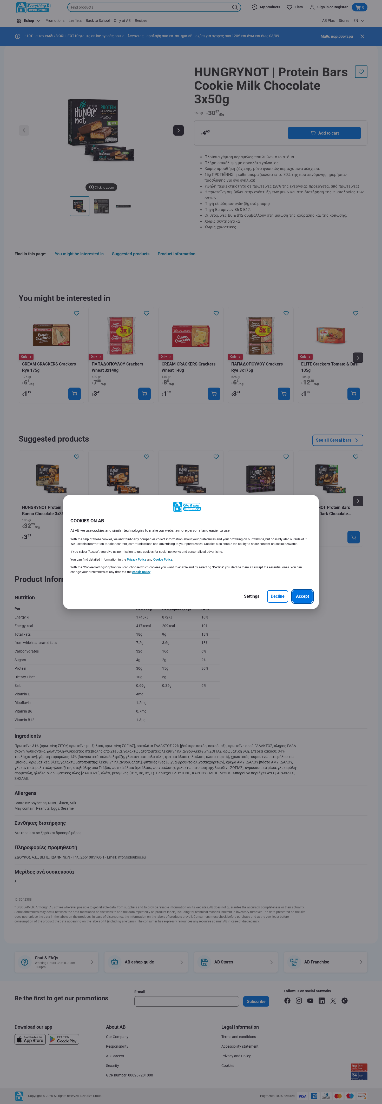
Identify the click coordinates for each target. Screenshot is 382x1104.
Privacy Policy (136, 559)
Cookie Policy (162, 559)
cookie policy (141, 572)
